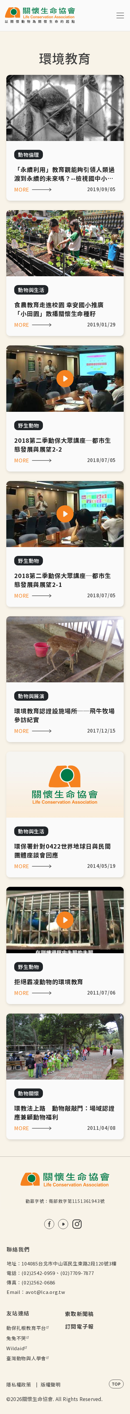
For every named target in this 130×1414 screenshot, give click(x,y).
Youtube (63, 1224)
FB (49, 1224)
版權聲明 (51, 1384)
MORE (21, 189)
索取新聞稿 (79, 1314)
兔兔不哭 (16, 1338)
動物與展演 (31, 696)
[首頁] (40, 15)
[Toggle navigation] (120, 15)
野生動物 (28, 425)
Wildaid (15, 1348)
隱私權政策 (18, 1384)
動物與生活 (31, 290)
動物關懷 (28, 1093)
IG (77, 1224)
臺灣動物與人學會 (26, 1358)
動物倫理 (28, 154)
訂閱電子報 (79, 1326)
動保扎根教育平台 (26, 1328)
